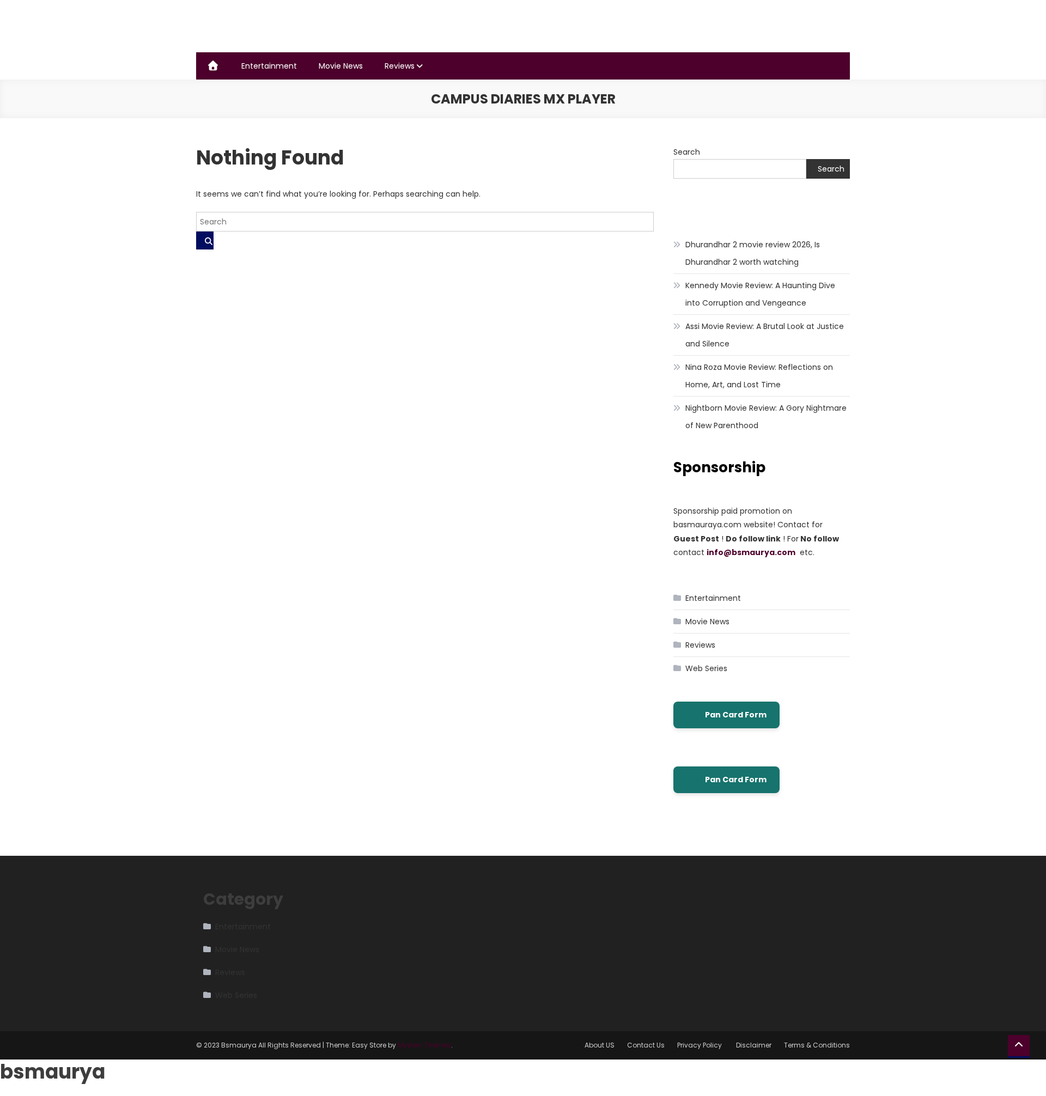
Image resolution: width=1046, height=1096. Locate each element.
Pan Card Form (736, 714)
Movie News (341, 65)
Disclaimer (753, 1045)
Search (686, 152)
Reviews (400, 65)
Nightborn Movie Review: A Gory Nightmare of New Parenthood (766, 417)
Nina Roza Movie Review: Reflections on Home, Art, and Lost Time (759, 376)
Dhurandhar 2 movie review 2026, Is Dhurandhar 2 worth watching (752, 253)
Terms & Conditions (817, 1045)
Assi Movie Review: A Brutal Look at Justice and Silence (764, 335)
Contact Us (646, 1045)
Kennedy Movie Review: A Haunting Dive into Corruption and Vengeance (760, 294)
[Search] (205, 240)
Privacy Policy (700, 1045)
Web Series (706, 668)
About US (600, 1045)
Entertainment (269, 65)
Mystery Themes (424, 1045)
